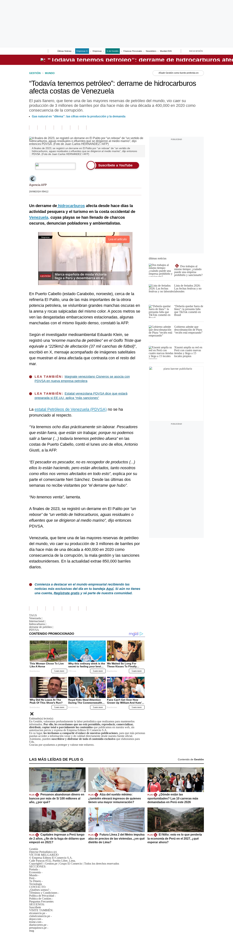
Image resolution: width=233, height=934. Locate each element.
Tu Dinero (35, 881)
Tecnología (35, 884)
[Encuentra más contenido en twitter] (50, 127)
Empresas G (82, 51)
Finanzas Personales (132, 51)
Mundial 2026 (166, 51)
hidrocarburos (37, 624)
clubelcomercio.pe (39, 916)
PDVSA (34, 629)
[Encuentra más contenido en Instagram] (82, 127)
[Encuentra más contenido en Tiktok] (74, 127)
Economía (35, 872)
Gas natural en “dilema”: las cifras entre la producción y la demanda (78, 116)
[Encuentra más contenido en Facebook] (41, 127)
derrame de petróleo (41, 626)
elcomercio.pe (37, 913)
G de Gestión (113, 51)
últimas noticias (157, 258)
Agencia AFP (38, 184)
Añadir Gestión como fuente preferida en (179, 73)
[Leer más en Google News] (33, 127)
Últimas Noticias (64, 51)
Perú (31, 878)
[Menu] (31, 51)
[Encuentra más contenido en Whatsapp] (66, 127)
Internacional (37, 621)
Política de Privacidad (41, 895)
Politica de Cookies (40, 898)
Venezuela (35, 618)
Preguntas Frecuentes (41, 901)
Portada (33, 869)
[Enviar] (38, 51)
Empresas (97, 51)
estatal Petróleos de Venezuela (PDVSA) (71, 409)
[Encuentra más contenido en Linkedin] (58, 127)
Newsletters (151, 51)
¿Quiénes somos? (39, 889)
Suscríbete (35, 907)
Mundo (33, 875)
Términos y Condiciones (43, 892)
